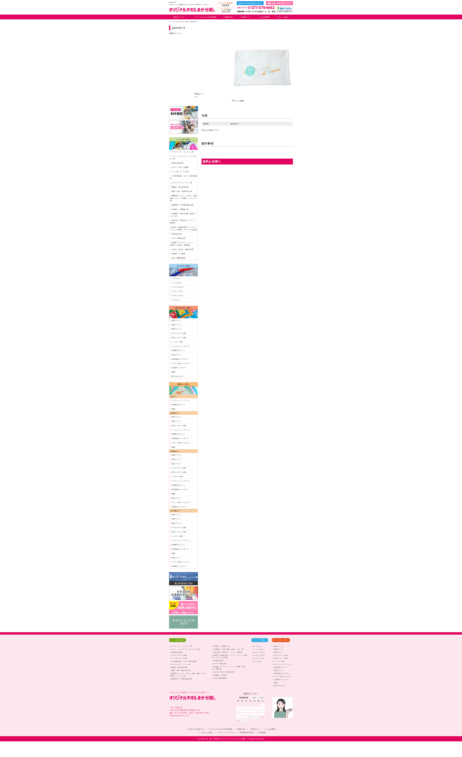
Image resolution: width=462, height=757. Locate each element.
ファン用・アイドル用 (180, 172)
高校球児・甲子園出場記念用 (183, 205)
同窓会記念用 (177, 234)
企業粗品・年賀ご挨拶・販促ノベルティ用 (183, 215)
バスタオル (176, 300)
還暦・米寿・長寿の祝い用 (182, 191)
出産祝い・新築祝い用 (180, 209)
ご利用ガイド (245, 17)
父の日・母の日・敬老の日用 (183, 249)
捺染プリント (177, 329)
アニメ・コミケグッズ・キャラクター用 (183, 157)
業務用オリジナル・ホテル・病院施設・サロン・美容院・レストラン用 (183, 198)
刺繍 (173, 372)
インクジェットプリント (181, 346)
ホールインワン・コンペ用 (182, 183)
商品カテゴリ (178, 17)
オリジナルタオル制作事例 (205, 17)
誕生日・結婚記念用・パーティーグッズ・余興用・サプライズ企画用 (183, 228)
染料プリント (177, 325)
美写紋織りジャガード (180, 359)
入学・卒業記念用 (178, 238)
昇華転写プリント (178, 350)
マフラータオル (177, 295)
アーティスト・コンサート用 (183, 152)
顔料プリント (177, 320)
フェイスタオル (177, 287)
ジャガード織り (177, 342)
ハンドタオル (177, 283)
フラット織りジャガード (181, 363)
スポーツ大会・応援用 (180, 167)
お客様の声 (228, 17)
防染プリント (177, 355)
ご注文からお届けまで (196, 729)
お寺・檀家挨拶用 (178, 258)
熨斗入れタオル (177, 376)
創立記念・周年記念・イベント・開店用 (183, 221)
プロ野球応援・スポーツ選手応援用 (183, 177)
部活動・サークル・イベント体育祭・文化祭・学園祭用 (182, 244)
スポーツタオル (177, 291)
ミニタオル (176, 278)
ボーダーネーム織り (179, 333)
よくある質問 (263, 17)
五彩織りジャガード (179, 368)
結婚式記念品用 (177, 163)
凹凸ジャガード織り (179, 337)
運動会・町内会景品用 (180, 187)
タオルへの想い (283, 17)
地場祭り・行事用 (178, 254)
